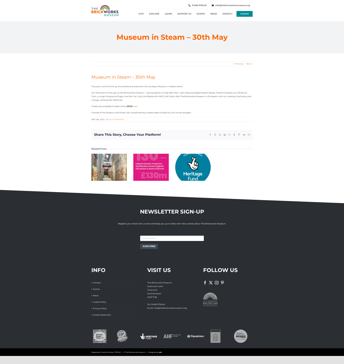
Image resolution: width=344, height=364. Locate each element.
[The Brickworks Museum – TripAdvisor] (195, 335)
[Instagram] (216, 283)
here (135, 106)
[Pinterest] (222, 283)
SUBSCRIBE (149, 246)
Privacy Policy (100, 308)
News (108, 119)
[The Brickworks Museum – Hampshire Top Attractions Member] (122, 330)
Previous (239, 63)
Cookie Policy (99, 302)
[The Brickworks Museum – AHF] (172, 335)
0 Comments (118, 119)
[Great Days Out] (99, 330)
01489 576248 (158, 304)
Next (248, 63)
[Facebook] (205, 283)
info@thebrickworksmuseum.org (170, 308)
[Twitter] (211, 283)
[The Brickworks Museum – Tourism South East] (240, 330)
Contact (97, 282)
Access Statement (102, 315)
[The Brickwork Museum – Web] (105, 6)
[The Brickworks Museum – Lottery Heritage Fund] (148, 334)
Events (96, 289)
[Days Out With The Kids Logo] (215, 330)
